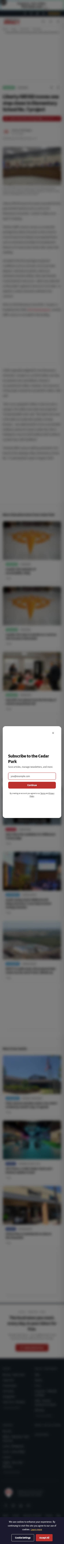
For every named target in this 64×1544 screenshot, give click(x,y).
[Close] (53, 733)
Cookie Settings (23, 1537)
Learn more (36, 1529)
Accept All (44, 1537)
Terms (42, 793)
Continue (32, 785)
